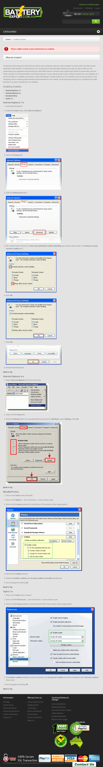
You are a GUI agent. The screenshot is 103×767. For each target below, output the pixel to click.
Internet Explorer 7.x (13, 90)
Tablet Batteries (57, 713)
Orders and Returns (10, 714)
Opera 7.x (9, 99)
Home (8, 39)
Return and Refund (34, 711)
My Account (78, 8)
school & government (35, 702)
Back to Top (7, 372)
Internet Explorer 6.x (13, 93)
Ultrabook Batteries (59, 716)
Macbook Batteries (59, 707)
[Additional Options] (82, 728)
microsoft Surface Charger (61, 710)
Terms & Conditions (34, 717)
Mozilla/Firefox (11, 96)
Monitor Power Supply (59, 719)
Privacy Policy (32, 714)
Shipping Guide (32, 705)
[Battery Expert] (23, 12)
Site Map (6, 702)
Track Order (31, 708)
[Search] (96, 21)
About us (30, 720)
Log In (97, 8)
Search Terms (8, 705)
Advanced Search (9, 708)
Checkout (89, 8)
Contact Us (7, 717)
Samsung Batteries (59, 704)
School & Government (11, 711)
